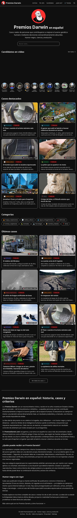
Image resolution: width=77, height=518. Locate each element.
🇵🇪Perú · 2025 (32, 254)
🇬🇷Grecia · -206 (70, 192)
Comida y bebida (52, 224)
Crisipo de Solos (38, 434)
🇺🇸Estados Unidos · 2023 (29, 121)
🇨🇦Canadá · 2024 (31, 323)
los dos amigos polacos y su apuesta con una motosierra (45, 468)
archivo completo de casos (25, 495)
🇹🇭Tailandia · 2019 (69, 121)
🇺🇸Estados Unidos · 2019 (29, 359)
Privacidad (47, 514)
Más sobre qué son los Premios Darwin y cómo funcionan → (23, 503)
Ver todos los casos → (38, 381)
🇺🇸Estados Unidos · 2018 (29, 157)
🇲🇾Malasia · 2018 (69, 157)
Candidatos (50, 3)
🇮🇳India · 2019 (70, 359)
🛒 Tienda (68, 3)
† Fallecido (16, 125)
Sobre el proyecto (37, 514)
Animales (45, 162)
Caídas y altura (9, 162)
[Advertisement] (38, 68)
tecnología (12, 488)
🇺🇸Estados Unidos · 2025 (67, 254)
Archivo (34, 3)
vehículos (56, 486)
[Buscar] (74, 3)
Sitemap (54, 514)
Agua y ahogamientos (45, 220)
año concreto (53, 495)
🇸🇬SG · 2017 (32, 192)
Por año (41, 3)
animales (69, 486)
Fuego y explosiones (10, 220)
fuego (4, 488)
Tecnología (7, 125)
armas (63, 486)
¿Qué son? (59, 3)
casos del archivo (49, 457)
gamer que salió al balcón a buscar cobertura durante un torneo (45, 439)
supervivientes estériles (36, 463)
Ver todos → (71, 52)
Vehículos (61, 220)
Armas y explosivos (10, 224)
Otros (44, 196)
